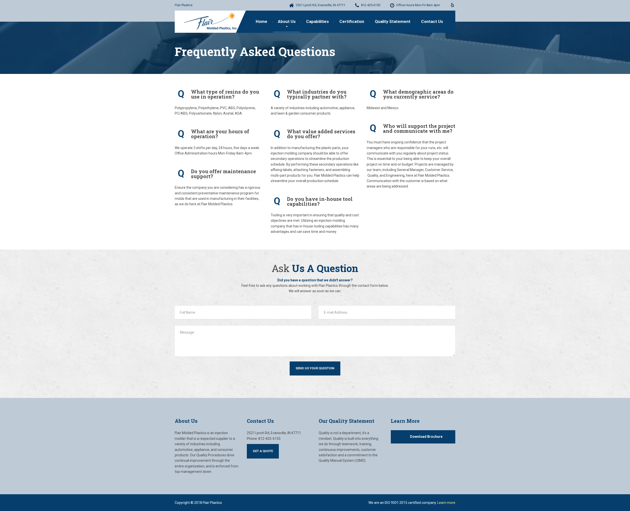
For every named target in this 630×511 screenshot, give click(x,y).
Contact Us (432, 21)
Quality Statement (392, 21)
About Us (287, 21)
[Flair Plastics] (208, 22)
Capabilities (317, 21)
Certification (351, 21)
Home (261, 21)
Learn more (446, 503)
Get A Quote (263, 451)
